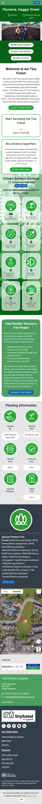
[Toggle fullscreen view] (38, 591)
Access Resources (21, 169)
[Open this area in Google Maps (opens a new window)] (4, 653)
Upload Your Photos (21, 51)
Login (36, 2)
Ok (21, 799)
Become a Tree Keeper (21, 392)
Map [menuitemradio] (6, 591)
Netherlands (6, 741)
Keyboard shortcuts (14, 653)
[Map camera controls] (38, 641)
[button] (3, 2)
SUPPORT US (7, 759)
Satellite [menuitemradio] (16, 591)
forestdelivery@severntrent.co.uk (20, 697)
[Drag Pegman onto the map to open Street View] (38, 649)
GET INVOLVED (8, 763)
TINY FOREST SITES (10, 755)
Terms (39, 653)
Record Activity (21, 58)
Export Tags (8, 582)
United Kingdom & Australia (12, 737)
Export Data (21, 185)
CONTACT (6, 767)
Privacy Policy (31, 796)
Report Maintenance (21, 45)
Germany (5, 745)
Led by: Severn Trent (21, 107)
